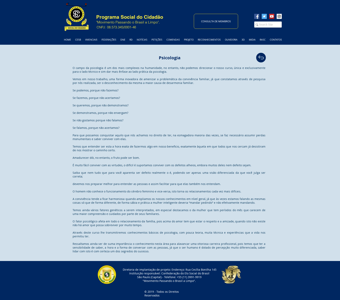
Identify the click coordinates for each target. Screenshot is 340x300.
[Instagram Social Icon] (279, 16)
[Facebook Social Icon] (256, 16)
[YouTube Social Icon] (271, 16)
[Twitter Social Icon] (264, 16)
